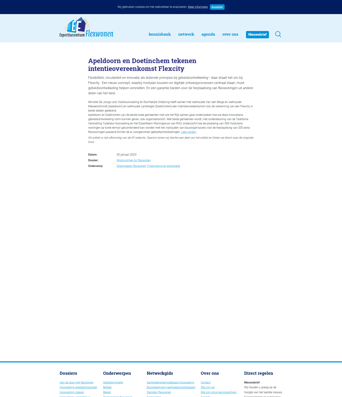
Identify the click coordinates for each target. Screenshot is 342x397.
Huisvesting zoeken (72, 392)
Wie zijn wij (208, 387)
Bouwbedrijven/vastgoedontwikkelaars (171, 387)
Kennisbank (160, 34)
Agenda (208, 34)
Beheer (107, 387)
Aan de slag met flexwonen (77, 382)
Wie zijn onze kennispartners (219, 392)
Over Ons (230, 34)
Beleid (107, 392)
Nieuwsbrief (257, 34)
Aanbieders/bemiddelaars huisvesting (170, 382)
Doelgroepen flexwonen (131, 166)
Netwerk (186, 34)
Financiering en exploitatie (163, 166)
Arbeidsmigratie (113, 382)
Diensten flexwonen (159, 392)
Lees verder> (189, 132)
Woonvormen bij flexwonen (134, 160)
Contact (206, 382)
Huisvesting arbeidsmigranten (78, 387)
